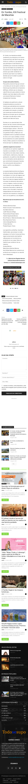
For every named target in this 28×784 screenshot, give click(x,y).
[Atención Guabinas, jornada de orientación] (5, 450)
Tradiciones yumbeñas (7, 302)
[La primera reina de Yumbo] (5, 667)
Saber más (5, 499)
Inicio (3, 6)
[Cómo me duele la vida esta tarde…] (5, 687)
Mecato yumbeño (17, 298)
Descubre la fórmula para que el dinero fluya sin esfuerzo (13, 487)
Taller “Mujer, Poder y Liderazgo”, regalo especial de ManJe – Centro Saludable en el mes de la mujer (13, 555)
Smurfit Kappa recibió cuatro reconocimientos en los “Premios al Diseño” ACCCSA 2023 (14, 626)
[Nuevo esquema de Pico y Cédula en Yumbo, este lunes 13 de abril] (5, 679)
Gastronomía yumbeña (7, 298)
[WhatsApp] (18, 23)
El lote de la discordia (15, 657)
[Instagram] (12, 768)
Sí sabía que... (9, 8)
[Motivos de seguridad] (5, 652)
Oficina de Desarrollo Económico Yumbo (10, 300)
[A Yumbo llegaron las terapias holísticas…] (14, 582)
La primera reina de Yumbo (17, 665)
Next (22, 278)
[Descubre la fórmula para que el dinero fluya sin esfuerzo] (14, 478)
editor (6, 19)
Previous (5, 278)
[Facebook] (8, 23)
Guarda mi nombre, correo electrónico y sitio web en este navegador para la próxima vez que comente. (14, 387)
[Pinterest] (15, 23)
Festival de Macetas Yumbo (12, 296)
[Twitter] (11, 23)
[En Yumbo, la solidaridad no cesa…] (5, 442)
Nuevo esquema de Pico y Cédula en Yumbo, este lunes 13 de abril (18, 679)
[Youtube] (19, 768)
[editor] (3, 19)
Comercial (4, 483)
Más (13, 464)
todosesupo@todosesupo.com (16, 757)
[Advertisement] (14, 409)
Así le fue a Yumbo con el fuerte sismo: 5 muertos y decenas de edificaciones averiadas (18, 457)
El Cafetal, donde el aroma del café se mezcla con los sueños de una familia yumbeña (14, 520)
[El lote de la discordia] (5, 659)
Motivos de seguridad (15, 650)
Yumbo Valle (16, 302)
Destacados (7, 6)
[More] (22, 23)
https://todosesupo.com (14, 344)
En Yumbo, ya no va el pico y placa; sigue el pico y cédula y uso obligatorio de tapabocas (18, 694)
